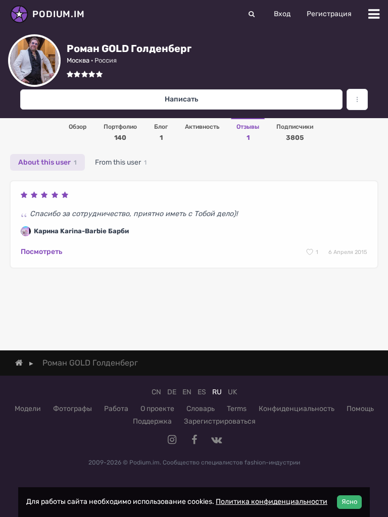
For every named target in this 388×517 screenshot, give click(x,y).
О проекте (157, 408)
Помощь (360, 408)
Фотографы (72, 408)
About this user (47, 162)
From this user (121, 162)
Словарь (200, 408)
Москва (78, 60)
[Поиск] (251, 14)
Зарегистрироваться (220, 421)
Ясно (349, 501)
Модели (28, 408)
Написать (181, 99)
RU (217, 392)
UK (232, 392)
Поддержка (152, 421)
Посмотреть (41, 251)
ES (202, 392)
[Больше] (357, 99)
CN (156, 392)
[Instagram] (172, 440)
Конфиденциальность (296, 408)
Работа (116, 408)
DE (171, 392)
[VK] (216, 440)
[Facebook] (194, 440)
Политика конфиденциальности (271, 501)
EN (186, 392)
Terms (237, 408)
